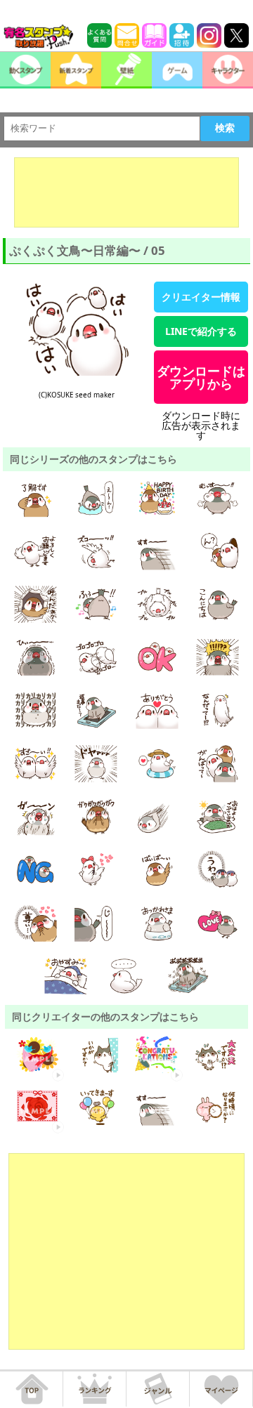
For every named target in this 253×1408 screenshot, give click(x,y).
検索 (225, 127)
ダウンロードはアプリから (201, 377)
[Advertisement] (126, 192)
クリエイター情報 (201, 296)
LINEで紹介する (201, 331)
